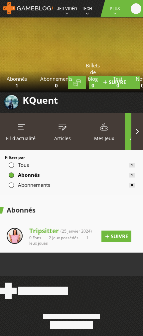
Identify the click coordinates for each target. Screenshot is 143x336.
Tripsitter (44, 231)
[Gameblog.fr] (26, 8)
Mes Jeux (104, 138)
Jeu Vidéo (67, 8)
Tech (87, 8)
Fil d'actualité (21, 138)
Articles (62, 138)
